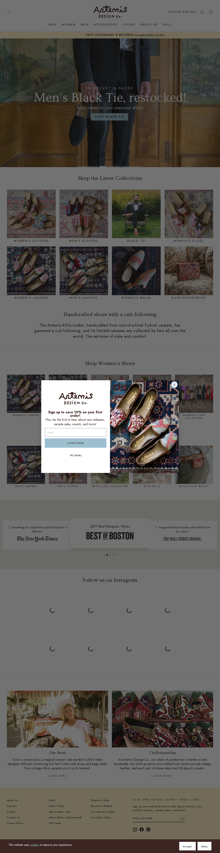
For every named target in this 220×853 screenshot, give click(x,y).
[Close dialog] (174, 385)
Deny (204, 846)
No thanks (76, 455)
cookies (34, 845)
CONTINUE (75, 443)
